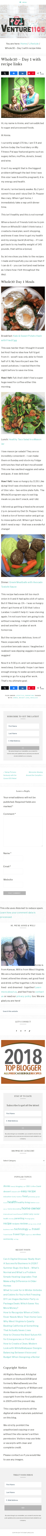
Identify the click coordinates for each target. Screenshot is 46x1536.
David (38, 1186)
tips (30, 1229)
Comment (9, 814)
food (25, 1196)
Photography (29, 1219)
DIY (19, 1192)
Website (8, 879)
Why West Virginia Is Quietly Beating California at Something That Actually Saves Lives (21, 1326)
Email (7, 866)
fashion (19, 1197)
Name (7, 853)
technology (21, 1229)
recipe (7, 1223)
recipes (15, 1223)
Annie (15, 697)
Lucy (31, 1214)
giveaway (31, 1197)
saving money (32, 1224)
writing (16, 1239)
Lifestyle (20, 695)
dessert (7, 1191)
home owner (31, 1208)
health (12, 1202)
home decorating (14, 1209)
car (24, 1186)
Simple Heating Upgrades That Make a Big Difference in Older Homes (20, 1281)
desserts (14, 1192)
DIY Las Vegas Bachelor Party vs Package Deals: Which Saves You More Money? (21, 1303)
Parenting (29, 695)
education (7, 1197)
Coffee (33, 1186)
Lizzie (25, 1214)
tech (12, 1229)
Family (14, 1197)
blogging (19, 1186)
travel (36, 1229)
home (32, 1202)
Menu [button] (25, 2)
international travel (10, 1214)
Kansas (19, 1214)
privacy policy (24, 996)
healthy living (23, 1202)
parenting (19, 1218)
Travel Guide (8, 1234)
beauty (13, 1186)
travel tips (19, 1234)
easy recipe (28, 1191)
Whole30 (34, 697)
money (11, 1219)
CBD (28, 1186)
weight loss (24, 697)
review (24, 1223)
